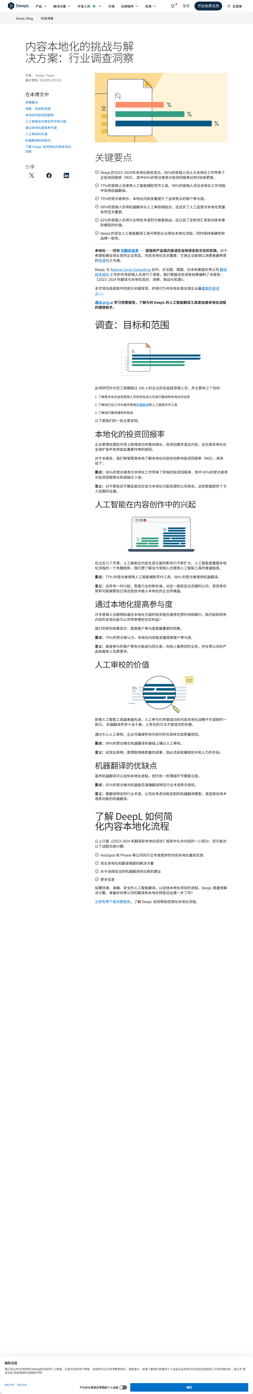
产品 (39, 6)
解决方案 (59, 6)
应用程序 (127, 6)
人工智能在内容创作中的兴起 (45, 121)
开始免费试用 (208, 6)
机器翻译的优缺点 (38, 140)
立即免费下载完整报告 (112, 901)
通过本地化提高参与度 (41, 127)
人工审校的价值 (36, 133)
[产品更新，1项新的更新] (173, 6)
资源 (148, 6)
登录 (186, 6)
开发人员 (86, 6)
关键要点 (31, 102)
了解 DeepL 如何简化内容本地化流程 (48, 149)
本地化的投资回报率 (39, 114)
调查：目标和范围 (38, 108)
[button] (31, 175)
